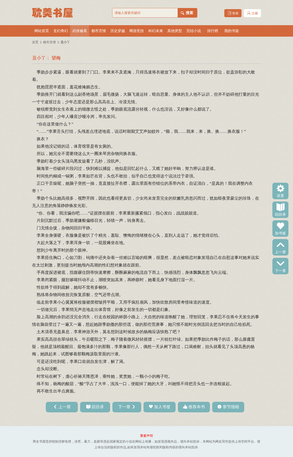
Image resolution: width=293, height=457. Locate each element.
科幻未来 (155, 31)
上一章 (280, 251)
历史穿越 (117, 31)
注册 (254, 13)
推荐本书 (196, 407)
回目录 (280, 214)
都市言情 (98, 31)
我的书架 (231, 31)
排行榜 (212, 31)
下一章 (280, 270)
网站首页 (41, 31)
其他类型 (174, 31)
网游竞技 (136, 31)
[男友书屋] (55, 12)
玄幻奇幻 (60, 31)
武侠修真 (79, 31)
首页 (35, 42)
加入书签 (162, 407)
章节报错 (231, 407)
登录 (235, 13)
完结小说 (193, 31)
